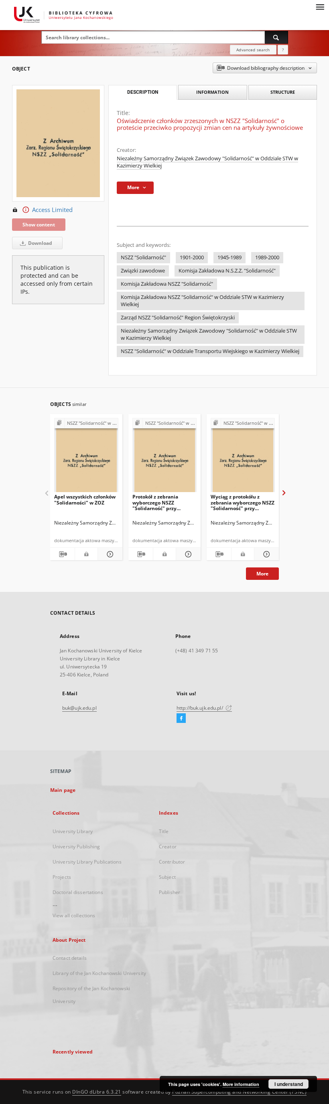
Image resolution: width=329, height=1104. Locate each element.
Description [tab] (142, 92)
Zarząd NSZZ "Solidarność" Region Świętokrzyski (178, 317)
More (262, 573)
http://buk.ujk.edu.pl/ (200, 707)
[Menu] (320, 6)
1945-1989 (229, 257)
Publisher (169, 892)
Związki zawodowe (143, 270)
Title (164, 831)
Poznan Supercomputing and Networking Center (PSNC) (239, 1091)
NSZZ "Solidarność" (143, 257)
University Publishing (76, 846)
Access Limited (52, 210)
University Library (73, 831)
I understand (288, 1084)
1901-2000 (192, 257)
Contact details (70, 958)
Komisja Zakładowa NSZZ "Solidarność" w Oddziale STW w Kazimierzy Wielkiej (202, 301)
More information (241, 1084)
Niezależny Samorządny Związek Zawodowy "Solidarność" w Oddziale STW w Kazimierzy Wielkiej (209, 334)
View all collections (74, 915)
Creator (168, 846)
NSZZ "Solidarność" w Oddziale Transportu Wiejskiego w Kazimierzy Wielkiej (210, 351)
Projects (62, 877)
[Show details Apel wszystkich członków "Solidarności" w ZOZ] (109, 554)
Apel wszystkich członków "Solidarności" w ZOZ (85, 499)
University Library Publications (87, 861)
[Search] (276, 37)
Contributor (172, 861)
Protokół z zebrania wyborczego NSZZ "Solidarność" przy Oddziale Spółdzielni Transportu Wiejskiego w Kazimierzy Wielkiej (161, 502)
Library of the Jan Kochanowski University (99, 973)
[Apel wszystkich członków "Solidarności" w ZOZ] (86, 457)
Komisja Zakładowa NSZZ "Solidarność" (167, 284)
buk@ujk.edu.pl (79, 707)
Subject (167, 877)
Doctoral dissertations (78, 892)
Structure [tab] (282, 92)
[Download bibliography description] (62, 554)
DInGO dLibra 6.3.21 (96, 1091)
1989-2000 (267, 257)
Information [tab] (212, 92)
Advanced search (253, 49)
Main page (62, 790)
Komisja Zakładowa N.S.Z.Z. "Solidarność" (227, 270)
